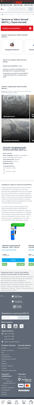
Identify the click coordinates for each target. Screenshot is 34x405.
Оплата (4, 361)
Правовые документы (8, 387)
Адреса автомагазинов (11, 342)
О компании (5, 379)
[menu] (3, 402)
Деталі (19, 2)
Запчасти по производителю (6, 356)
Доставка (4, 363)
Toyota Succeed (26, 14)
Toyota (19, 14)
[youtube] (15, 326)
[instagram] (9, 326)
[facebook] (3, 326)
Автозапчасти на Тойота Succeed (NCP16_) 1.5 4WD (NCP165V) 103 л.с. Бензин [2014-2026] (15, 75)
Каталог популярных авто (8, 351)
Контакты (4, 385)
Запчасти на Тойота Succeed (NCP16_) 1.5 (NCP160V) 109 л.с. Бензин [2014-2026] (15, 70)
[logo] (4, 9)
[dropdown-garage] (9, 402)
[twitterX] (21, 326)
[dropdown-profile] (16, 402)
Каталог (4, 348)
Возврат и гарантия (7, 366)
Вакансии (4, 394)
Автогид (4, 392)
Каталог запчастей (10, 14)
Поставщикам (6, 390)
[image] (13, 232)
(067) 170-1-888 (9, 334)
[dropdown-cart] (24, 402)
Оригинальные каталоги (9, 359)
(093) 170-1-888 (9, 339)
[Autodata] (23, 390)
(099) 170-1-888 (9, 336)
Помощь (4, 368)
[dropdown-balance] (31, 402)
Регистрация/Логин (24, 348)
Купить (13, 260)
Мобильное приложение (9, 370)
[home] (2, 14)
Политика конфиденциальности (9, 382)
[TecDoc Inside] (23, 379)
